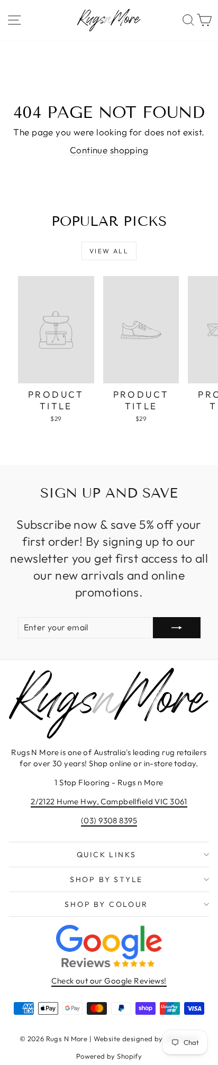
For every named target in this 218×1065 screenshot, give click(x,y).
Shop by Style (106, 879)
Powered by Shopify (109, 1056)
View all (109, 251)
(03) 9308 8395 (109, 820)
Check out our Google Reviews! (108, 981)
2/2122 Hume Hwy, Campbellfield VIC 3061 (109, 801)
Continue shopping (109, 149)
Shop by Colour (106, 904)
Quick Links (107, 854)
